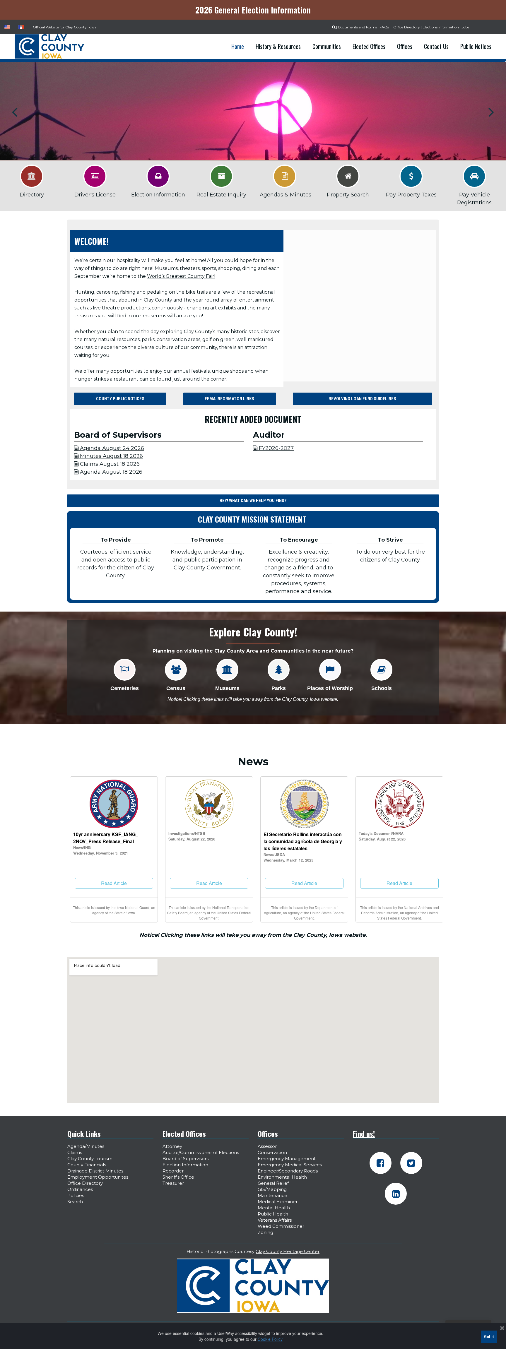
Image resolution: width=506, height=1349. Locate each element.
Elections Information (441, 27)
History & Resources (278, 46)
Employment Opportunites (97, 1177)
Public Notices (475, 46)
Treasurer (173, 1183)
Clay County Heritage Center (287, 1251)
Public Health (273, 1214)
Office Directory (406, 27)
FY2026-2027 (273, 448)
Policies (75, 1195)
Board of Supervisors (185, 1158)
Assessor (267, 1146)
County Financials (86, 1164)
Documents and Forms (357, 27)
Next (491, 112)
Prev (15, 112)
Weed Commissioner (281, 1226)
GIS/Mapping (272, 1189)
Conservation (272, 1152)
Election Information (185, 1164)
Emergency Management (287, 1158)
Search (75, 1201)
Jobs (465, 27)
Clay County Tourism (89, 1158)
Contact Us (436, 46)
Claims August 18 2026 (107, 464)
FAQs (384, 27)
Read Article (114, 883)
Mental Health (274, 1208)
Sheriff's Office (178, 1177)
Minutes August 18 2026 (108, 456)
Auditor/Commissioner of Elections (201, 1152)
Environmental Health (282, 1177)
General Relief (273, 1183)
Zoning (265, 1232)
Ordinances (80, 1189)
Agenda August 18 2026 (108, 472)
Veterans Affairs (275, 1220)
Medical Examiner (278, 1201)
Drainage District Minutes (95, 1171)
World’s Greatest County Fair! (181, 276)
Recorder (173, 1171)
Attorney (172, 1146)
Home (237, 46)
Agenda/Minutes (85, 1146)
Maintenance (272, 1195)
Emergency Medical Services (290, 1164)
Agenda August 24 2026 (109, 448)
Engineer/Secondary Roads (288, 1171)
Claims (74, 1152)
